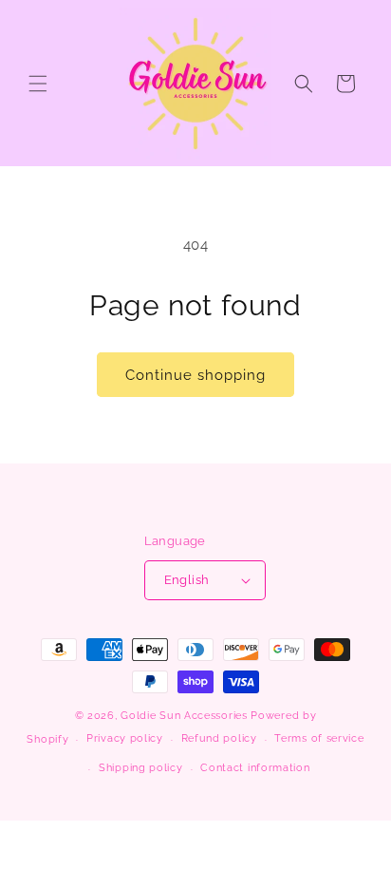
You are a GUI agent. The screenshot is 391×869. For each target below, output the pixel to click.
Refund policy (219, 738)
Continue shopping (195, 375)
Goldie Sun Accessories (184, 715)
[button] (38, 83)
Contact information (254, 768)
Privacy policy (124, 738)
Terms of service (318, 738)
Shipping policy (141, 768)
